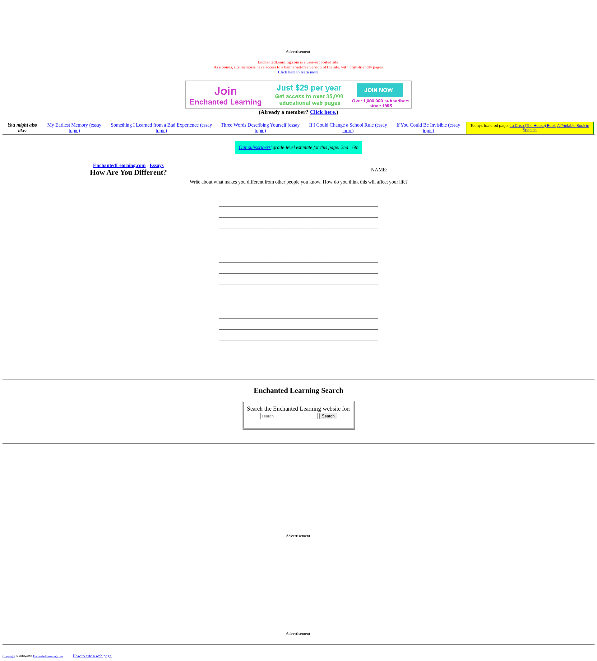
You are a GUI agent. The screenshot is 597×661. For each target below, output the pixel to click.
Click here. (323, 112)
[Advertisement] (298, 25)
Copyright (8, 656)
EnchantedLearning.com (119, 165)
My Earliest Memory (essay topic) (74, 127)
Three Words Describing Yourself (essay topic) (260, 127)
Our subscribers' (255, 147)
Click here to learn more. (298, 72)
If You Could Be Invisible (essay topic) (428, 127)
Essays (157, 165)
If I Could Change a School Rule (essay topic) (348, 127)
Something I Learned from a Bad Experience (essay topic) (161, 127)
